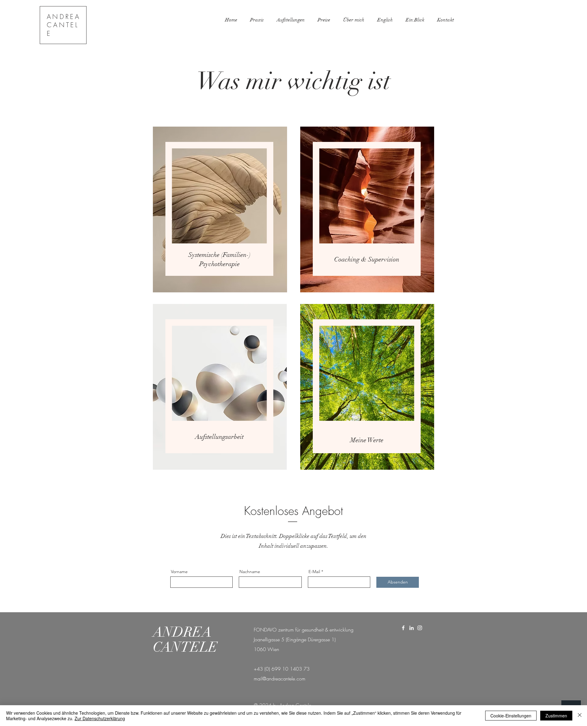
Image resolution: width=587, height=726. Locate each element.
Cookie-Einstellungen (510, 716)
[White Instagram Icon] (420, 628)
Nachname (249, 571)
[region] (220, 208)
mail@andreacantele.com (279, 678)
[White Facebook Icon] (403, 628)
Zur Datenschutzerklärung (100, 718)
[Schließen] (579, 715)
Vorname (179, 571)
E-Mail (314, 571)
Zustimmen (556, 716)
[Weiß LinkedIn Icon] (411, 628)
